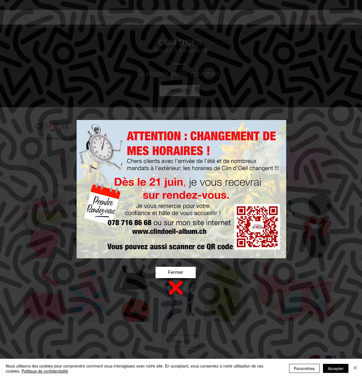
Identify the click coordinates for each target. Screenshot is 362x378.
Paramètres (304, 368)
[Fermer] (355, 368)
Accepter (336, 368)
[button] (176, 272)
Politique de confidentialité (44, 371)
